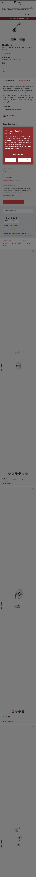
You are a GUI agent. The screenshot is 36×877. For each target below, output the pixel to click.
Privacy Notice (14, 148)
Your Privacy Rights (18, 154)
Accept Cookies (24, 160)
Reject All (11, 160)
